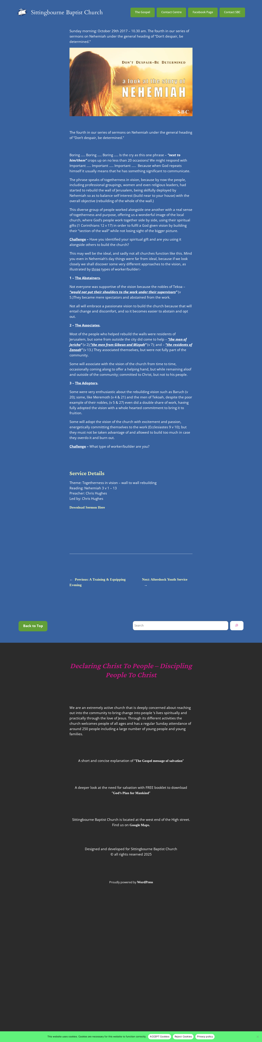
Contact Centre (171, 12)
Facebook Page (203, 12)
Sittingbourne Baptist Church (67, 12)
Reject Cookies (183, 1036)
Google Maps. (140, 825)
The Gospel (142, 12)
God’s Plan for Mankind (131, 793)
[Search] (236, 625)
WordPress (145, 882)
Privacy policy (205, 1036)
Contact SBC (232, 12)
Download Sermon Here (87, 507)
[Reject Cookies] (257, 1036)
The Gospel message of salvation (159, 761)
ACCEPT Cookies (159, 1036)
